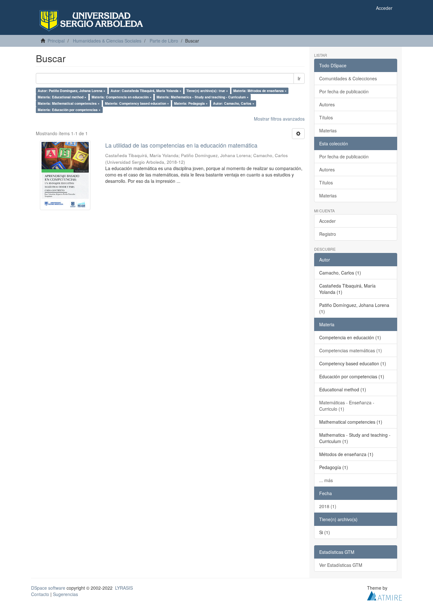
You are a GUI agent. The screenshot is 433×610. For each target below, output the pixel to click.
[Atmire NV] (384, 595)
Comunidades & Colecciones (348, 78)
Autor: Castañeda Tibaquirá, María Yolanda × (146, 90)
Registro (327, 234)
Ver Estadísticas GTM (340, 565)
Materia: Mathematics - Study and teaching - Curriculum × (203, 97)
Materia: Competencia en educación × (122, 97)
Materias (328, 130)
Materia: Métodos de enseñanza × (260, 90)
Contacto (40, 594)
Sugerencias (65, 594)
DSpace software (48, 588)
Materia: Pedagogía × (191, 103)
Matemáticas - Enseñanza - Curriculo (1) (346, 405)
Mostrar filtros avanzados (279, 119)
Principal (56, 40)
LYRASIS (124, 588)
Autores (327, 104)
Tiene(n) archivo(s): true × (207, 90)
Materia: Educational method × (62, 97)
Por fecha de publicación (344, 91)
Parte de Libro (164, 40)
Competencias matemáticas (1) (350, 350)
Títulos (326, 117)
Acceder (327, 221)
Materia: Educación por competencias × (69, 109)
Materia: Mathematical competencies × (69, 103)
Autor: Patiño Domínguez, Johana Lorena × (71, 90)
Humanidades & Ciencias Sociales (107, 40)
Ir (299, 78)
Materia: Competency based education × (137, 103)
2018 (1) (327, 506)
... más (326, 480)
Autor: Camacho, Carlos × (233, 103)
